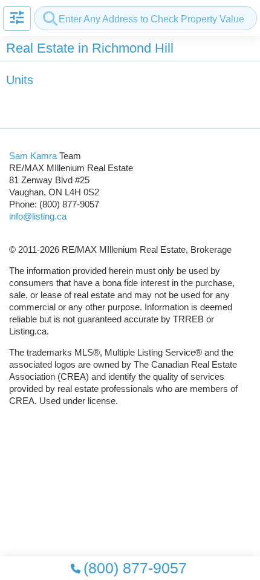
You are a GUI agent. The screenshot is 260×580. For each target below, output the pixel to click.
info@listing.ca (38, 216)
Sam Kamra (33, 156)
